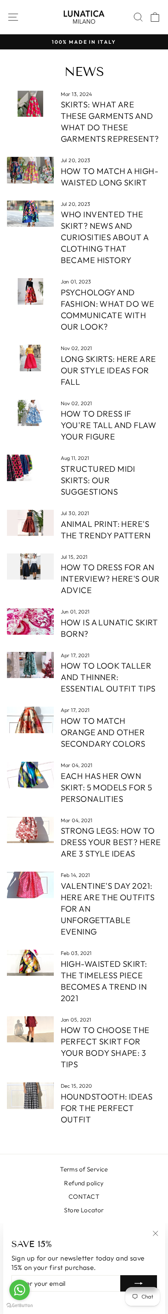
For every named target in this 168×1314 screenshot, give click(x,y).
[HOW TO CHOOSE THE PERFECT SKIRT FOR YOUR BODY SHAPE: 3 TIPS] (30, 1029)
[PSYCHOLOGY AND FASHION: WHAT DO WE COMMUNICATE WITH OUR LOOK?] (30, 291)
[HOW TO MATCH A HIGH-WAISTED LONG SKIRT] (30, 170)
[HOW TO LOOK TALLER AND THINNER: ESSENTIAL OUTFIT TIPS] (30, 665)
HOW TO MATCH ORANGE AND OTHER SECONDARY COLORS (103, 732)
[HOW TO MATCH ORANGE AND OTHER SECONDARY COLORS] (30, 720)
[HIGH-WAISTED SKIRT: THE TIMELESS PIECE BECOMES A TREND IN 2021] (30, 963)
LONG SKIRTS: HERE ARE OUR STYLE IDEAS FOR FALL (108, 370)
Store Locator (84, 1210)
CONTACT (84, 1196)
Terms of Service (84, 1169)
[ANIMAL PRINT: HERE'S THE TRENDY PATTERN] (30, 523)
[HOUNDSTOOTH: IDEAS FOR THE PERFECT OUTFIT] (30, 1095)
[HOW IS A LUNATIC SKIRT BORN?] (30, 621)
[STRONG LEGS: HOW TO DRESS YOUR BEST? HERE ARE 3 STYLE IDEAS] (30, 830)
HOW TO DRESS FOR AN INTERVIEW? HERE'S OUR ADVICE (110, 578)
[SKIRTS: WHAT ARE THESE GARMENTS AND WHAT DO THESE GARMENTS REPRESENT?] (30, 104)
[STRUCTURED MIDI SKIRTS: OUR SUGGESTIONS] (30, 468)
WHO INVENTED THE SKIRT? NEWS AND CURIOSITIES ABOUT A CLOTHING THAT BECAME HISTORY (105, 237)
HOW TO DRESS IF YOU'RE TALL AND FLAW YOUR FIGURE (108, 425)
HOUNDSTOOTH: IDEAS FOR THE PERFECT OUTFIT (107, 1107)
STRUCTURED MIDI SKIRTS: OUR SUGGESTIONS (98, 480)
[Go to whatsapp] (19, 1290)
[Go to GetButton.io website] (20, 1305)
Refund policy (84, 1183)
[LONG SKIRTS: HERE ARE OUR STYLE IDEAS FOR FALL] (30, 358)
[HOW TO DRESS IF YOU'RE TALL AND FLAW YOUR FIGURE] (30, 413)
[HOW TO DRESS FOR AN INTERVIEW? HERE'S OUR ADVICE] (30, 566)
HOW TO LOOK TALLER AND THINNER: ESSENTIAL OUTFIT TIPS (108, 677)
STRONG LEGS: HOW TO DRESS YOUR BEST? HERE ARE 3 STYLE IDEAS (111, 842)
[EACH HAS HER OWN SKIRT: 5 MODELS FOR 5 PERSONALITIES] (30, 775)
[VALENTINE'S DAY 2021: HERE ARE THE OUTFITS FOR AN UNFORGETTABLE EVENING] (30, 885)
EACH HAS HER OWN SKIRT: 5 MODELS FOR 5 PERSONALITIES (107, 787)
